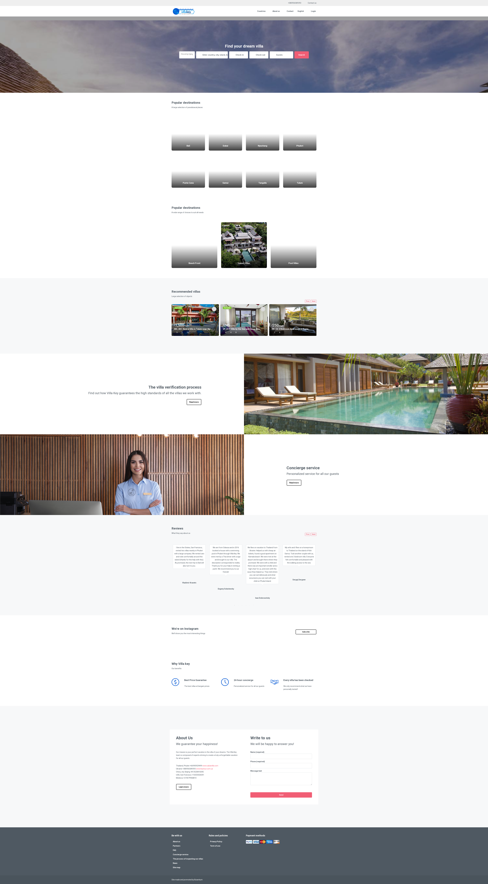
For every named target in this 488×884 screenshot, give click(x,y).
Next (313, 301)
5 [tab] (249, 338)
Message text (256, 771)
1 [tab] (234, 338)
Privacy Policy (216, 842)
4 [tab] (246, 338)
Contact (290, 11)
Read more (194, 402)
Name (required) (257, 752)
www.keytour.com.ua (204, 769)
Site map (176, 867)
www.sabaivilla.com (210, 766)
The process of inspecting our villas (188, 859)
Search (301, 55)
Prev (307, 301)
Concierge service (180, 855)
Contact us (311, 3)
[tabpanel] (195, 320)
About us (276, 11)
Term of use (215, 846)
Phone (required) (257, 761)
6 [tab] (253, 338)
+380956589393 (294, 3)
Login (313, 11)
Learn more (184, 787)
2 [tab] (238, 338)
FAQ (174, 850)
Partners (176, 846)
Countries (261, 11)
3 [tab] (242, 338)
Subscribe (306, 632)
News (175, 863)
